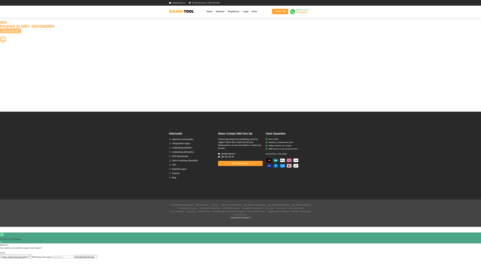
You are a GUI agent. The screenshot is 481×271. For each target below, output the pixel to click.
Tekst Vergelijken (249, 87)
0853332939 (301, 12)
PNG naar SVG (6, 68)
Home (209, 11)
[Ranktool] (182, 12)
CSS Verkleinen (127, 63)
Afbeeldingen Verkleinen (252, 58)
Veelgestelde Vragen (231, 205)
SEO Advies (281, 208)
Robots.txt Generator (8, 63)
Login (245, 11)
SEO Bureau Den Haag (187, 208)
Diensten (220, 11)
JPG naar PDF (127, 73)
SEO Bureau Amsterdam (255, 205)
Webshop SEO (204, 212)
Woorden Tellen (127, 58)
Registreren (233, 11)
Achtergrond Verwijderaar (131, 68)
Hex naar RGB (127, 87)
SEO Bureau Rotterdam (278, 205)
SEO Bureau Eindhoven (210, 208)
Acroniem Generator (250, 63)
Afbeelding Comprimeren (131, 77)
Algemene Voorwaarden (182, 205)
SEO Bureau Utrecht (301, 205)
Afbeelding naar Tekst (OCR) (132, 82)
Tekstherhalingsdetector (9, 107)
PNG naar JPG (248, 77)
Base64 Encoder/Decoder (252, 92)
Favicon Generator (249, 102)
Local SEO (191, 212)
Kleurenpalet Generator (130, 102)
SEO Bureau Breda (231, 208)
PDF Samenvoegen (8, 73)
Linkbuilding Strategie (278, 212)
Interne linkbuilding (301, 212)
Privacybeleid (202, 205)
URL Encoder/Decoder (130, 92)
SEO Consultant (296, 208)
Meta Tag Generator (250, 97)
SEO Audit (269, 208)
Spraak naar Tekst (7, 82)
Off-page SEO (240, 215)
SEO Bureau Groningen (252, 208)
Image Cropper (248, 68)
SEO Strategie (177, 212)
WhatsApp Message (41, 257)
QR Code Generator (8, 58)
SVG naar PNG (6, 87)
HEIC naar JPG (248, 73)
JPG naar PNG (248, 82)
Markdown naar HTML (9, 97)
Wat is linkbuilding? (256, 212)
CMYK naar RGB (128, 97)
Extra (254, 11)
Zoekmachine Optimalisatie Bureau (228, 212)
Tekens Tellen (5, 77)
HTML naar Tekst (7, 102)
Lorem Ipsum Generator (9, 92)
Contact (215, 205)
